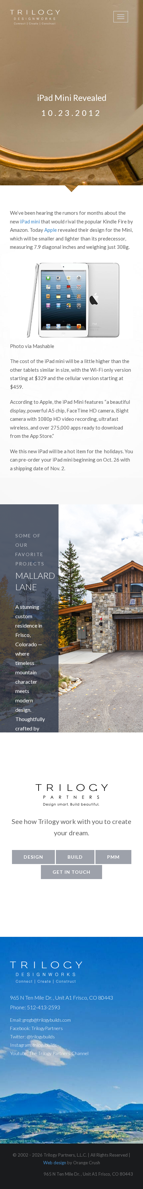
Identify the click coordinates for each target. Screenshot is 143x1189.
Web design (54, 1162)
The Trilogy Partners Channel (58, 1053)
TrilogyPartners (47, 1028)
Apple (50, 230)
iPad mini (30, 221)
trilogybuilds (45, 1045)
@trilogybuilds (41, 1036)
